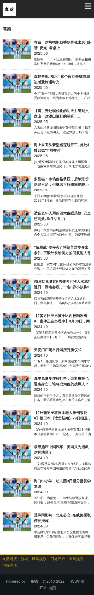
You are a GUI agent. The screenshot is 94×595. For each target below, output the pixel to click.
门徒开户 (57, 558)
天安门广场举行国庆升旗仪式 (57, 349)
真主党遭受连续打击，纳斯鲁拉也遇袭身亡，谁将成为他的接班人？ (61, 381)
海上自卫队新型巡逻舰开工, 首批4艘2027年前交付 (61, 147)
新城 (24, 558)
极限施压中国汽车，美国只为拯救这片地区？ (61, 449)
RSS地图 (76, 581)
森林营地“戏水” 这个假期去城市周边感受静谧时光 (62, 79)
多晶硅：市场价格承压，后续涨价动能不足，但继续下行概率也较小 (61, 181)
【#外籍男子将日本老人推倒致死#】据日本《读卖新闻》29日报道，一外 (62, 415)
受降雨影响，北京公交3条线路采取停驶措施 (62, 517)
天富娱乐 (76, 558)
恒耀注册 (9, 565)
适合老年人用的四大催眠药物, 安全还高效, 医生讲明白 (62, 215)
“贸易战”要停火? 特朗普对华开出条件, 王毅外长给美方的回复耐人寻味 (62, 249)
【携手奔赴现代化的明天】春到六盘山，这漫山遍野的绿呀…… (61, 113)
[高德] (9, 8)
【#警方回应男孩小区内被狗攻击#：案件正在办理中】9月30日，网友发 (62, 318)
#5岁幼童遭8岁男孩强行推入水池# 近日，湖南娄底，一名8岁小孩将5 (62, 284)
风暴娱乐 (39, 558)
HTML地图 (47, 587)
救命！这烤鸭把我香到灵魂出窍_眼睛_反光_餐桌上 (62, 44)
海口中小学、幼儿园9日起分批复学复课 (62, 483)
